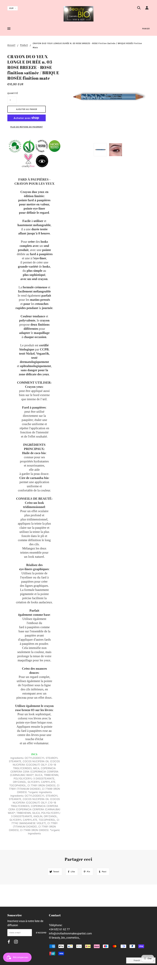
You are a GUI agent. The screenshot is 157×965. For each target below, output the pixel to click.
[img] (139, 8)
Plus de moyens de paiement (26, 127)
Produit (24, 45)
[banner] (79, 13)
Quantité (12, 93)
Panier (146, 28)
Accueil (11, 45)
